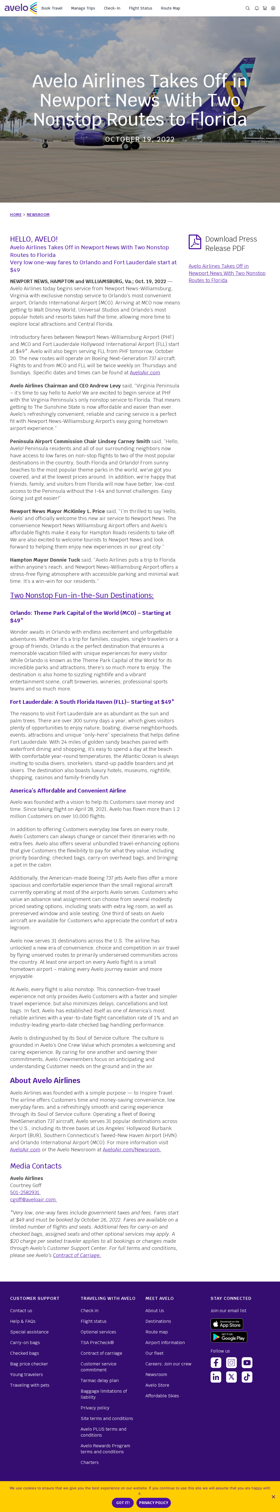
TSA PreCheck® (97, 1342)
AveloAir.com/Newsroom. (132, 1149)
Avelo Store (157, 1385)
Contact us (21, 1311)
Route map (156, 1332)
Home (16, 214)
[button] (273, 1496)
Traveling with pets (29, 1385)
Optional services (98, 1332)
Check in (89, 1311)
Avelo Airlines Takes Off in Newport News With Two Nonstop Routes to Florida (227, 273)
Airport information (165, 1342)
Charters (90, 1462)
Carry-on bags (25, 1342)
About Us (154, 1311)
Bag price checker (29, 1364)
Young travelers (26, 1374)
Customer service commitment (98, 1367)
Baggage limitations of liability (104, 1394)
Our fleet (154, 1353)
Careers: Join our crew (168, 1364)
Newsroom (38, 214)
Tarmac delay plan (100, 1380)
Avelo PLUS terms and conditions (103, 1432)
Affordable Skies (162, 1396)
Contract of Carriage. (77, 1255)
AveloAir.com (145, 372)
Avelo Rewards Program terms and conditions (105, 1449)
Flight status (94, 1321)
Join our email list (228, 1311)
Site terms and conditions (107, 1418)
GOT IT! (123, 1503)
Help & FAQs (23, 1321)
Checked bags (24, 1353)
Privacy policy (95, 1408)
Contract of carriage (101, 1353)
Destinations (158, 1321)
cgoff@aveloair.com (33, 1199)
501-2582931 (24, 1192)
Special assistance (29, 1332)
